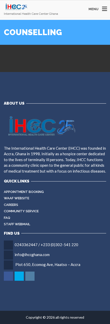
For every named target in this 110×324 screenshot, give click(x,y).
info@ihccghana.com (32, 254)
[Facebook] (9, 276)
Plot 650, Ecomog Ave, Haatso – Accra (47, 264)
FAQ (7, 218)
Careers (11, 205)
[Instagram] (30, 276)
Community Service (21, 211)
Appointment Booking (24, 192)
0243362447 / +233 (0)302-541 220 (46, 244)
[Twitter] (20, 276)
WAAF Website (16, 198)
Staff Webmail (17, 224)
